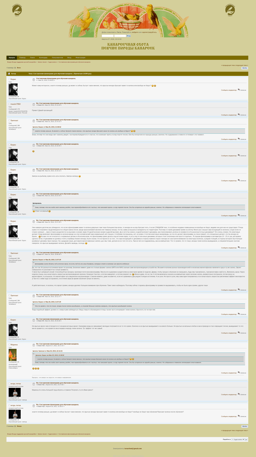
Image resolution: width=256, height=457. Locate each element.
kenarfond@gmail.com (133, 449)
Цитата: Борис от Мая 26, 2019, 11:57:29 (47, 259)
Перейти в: (227, 439)
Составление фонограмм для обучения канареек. (56, 78)
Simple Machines (137, 456)
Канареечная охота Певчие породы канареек (128, 46)
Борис (13, 79)
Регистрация (80, 58)
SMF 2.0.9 (116, 456)
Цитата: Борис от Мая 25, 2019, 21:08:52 (47, 127)
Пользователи (57, 58)
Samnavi (14, 120)
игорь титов (16, 384)
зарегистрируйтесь (149, 32)
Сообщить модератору (229, 90)
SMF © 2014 (126, 456)
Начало (12, 58)
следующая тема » (241, 65)
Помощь (22, 58)
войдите (135, 32)
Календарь (43, 58)
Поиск (32, 58)
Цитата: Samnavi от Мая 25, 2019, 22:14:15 (47, 351)
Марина (14, 345)
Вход (69, 58)
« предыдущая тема (228, 65)
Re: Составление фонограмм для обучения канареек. (57, 103)
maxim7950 (16, 104)
